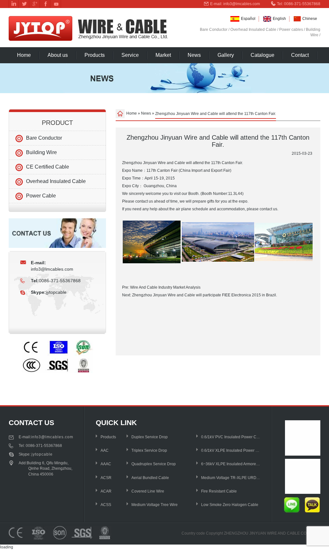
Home (24, 55)
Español (248, 18)
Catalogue (262, 55)
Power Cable (41, 195)
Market (163, 55)
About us (58, 55)
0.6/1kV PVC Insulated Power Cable (231, 437)
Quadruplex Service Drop (153, 464)
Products (94, 55)
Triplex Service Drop (149, 450)
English (279, 18)
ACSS (106, 504)
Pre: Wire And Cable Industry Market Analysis (161, 287)
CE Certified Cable (47, 167)
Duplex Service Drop (149, 437)
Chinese (309, 18)
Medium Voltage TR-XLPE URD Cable (231, 478)
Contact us (31, 423)
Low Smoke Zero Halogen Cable (229, 504)
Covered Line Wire (147, 491)
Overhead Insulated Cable (253, 29)
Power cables (291, 29)
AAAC (106, 464)
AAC (105, 450)
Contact (300, 55)
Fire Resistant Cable (219, 491)
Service (130, 55)
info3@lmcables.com (241, 4)
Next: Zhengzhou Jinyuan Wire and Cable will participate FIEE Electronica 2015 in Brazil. (199, 295)
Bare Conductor (213, 29)
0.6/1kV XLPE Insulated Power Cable (231, 450)
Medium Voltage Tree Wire (154, 504)
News (194, 55)
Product (57, 122)
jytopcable (56, 292)
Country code (193, 533)
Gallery (226, 55)
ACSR (106, 478)
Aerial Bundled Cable (150, 478)
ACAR (106, 491)
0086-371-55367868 (44, 445)
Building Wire (41, 152)
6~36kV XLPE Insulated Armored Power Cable (231, 464)
